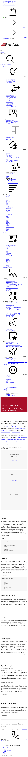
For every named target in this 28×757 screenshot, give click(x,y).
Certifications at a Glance (11, 245)
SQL (7, 177)
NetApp (7, 224)
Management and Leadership (12, 121)
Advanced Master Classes (11, 79)
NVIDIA (8, 225)
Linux (7, 159)
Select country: (6, 38)
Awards (7, 380)
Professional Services (7, 267)
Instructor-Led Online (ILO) (11, 106)
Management (8, 379)
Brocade (7, 202)
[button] (12, 38)
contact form (24, 729)
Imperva (7, 218)
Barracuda (8, 201)
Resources (5, 389)
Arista (7, 197)
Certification (5, 232)
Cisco (7, 203)
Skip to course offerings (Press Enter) (10, 3)
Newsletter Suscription (10, 395)
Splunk (7, 229)
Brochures (8, 392)
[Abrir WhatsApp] (25, 754)
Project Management (10, 123)
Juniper (7, 222)
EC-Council (8, 208)
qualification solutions (5, 432)
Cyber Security (9, 155)
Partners (7, 383)
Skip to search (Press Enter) (8, 2)
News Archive (9, 329)
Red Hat (7, 228)
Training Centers (9, 105)
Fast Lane (8, 210)
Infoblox (7, 217)
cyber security (4, 439)
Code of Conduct (9, 386)
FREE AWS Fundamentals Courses (13, 343)
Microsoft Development (13, 183)
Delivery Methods (9, 103)
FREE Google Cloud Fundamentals (13, 345)
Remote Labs (8, 290)
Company (5, 364)
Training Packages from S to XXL (13, 358)
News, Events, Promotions (8, 316)
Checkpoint (8, 206)
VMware (7, 231)
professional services (16, 432)
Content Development (10, 281)
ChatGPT (8, 153)
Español (24, 27)
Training (5, 66)
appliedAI (8, 196)
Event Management (10, 283)
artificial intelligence (22, 437)
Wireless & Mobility (10, 161)
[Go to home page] (10, 49)
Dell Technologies (9, 207)
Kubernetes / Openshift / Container (13, 157)
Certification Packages (10, 359)
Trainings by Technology (11, 96)
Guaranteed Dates (9, 98)
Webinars (8, 394)
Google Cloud (9, 214)
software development (11, 439)
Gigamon (8, 213)
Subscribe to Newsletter (10, 330)
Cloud (7, 154)
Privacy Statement (7, 750)
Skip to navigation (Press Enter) (9, 1)
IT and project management (19, 440)
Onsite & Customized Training (12, 97)
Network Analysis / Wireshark (12, 160)
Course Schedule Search (6, 64)
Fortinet (7, 211)
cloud (16, 437)
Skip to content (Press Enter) (9, 5)
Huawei (7, 215)
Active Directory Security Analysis (13, 314)
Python (7, 176)
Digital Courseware (10, 104)
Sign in (4, 753)
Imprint (4, 749)
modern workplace (5, 440)
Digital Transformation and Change (13, 124)
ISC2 (7, 220)
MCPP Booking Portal (13, 363)
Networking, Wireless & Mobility (12, 309)
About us (8, 375)
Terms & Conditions (10, 382)
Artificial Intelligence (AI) (11, 152)
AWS (7, 200)
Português (25, 37)
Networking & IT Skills (10, 81)
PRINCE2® (8, 139)
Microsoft (8, 223)
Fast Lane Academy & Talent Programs (14, 284)
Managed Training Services (11, 282)
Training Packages (9, 102)
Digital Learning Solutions (11, 279)
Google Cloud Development (14, 181)
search (2, 53)
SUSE (7, 230)
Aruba (7, 198)
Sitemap (4, 752)
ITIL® (7, 138)
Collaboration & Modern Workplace (13, 307)
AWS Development (12, 179)
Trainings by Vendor (10, 95)
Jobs (7, 381)
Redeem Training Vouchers (11, 100)
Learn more (14, 460)
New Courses (8, 99)
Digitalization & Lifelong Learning (13, 285)
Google (16, 426)
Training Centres (9, 377)
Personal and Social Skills (11, 122)
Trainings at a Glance (10, 120)
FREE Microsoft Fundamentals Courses (14, 346)
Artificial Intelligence (10, 305)
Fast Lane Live (9, 78)
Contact (2, 52)
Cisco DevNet (11, 180)
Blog (7, 390)
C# (6, 174)
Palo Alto (8, 261)
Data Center (8, 156)
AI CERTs (8, 195)
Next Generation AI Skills (11, 80)
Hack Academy (9, 82)
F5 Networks (8, 253)
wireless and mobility (21, 439)
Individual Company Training (12, 288)
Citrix (7, 204)
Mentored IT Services (10, 310)
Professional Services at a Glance (12, 302)
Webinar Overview (10, 342)
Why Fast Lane (9, 376)
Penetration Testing (10, 315)
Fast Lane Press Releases (11, 328)
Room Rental (8, 289)
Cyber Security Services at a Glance (13, 313)
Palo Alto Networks (10, 227)
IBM (7, 216)
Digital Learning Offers (10, 107)
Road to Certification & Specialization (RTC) (17, 362)
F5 (6, 209)
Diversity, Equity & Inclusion (12, 387)
